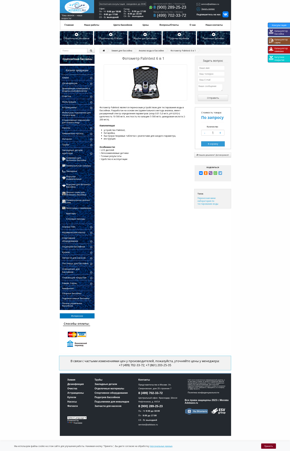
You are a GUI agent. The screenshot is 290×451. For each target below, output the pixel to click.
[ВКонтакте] (201, 173)
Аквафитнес (68, 288)
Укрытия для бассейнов (145, 38)
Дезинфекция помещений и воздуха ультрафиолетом (76, 89)
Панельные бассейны (213, 38)
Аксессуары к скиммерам (78, 208)
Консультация (279, 25)
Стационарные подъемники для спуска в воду (76, 121)
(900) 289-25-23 (169, 7)
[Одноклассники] (206, 173)
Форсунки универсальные (74, 177)
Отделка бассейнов (179, 38)
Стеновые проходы (75, 219)
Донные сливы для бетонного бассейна (76, 193)
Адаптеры (71, 213)
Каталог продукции (77, 70)
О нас (193, 25)
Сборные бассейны (71, 293)
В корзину (213, 143)
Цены (146, 25)
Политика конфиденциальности (203, 392)
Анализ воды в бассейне (151, 50)
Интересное (77, 316)
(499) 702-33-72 (169, 15)
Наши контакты (214, 25)
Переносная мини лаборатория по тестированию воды (207, 201)
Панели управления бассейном (72, 304)
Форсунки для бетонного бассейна (78, 185)
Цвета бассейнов (122, 25)
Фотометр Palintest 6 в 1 (183, 50)
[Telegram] (220, 173)
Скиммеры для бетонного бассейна (76, 159)
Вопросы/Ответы (169, 25)
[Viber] (210, 173)
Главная (69, 25)
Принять (268, 446)
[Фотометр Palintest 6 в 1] (145, 83)
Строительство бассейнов (76, 38)
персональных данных (161, 446)
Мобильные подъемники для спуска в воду (76, 113)
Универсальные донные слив (78, 201)
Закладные (71, 171)
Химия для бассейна (121, 50)
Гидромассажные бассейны (76, 298)
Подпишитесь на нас (209, 14)
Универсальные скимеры (78, 165)
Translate (77, 423)
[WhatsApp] (215, 173)
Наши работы (91, 25)
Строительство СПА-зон (110, 38)
